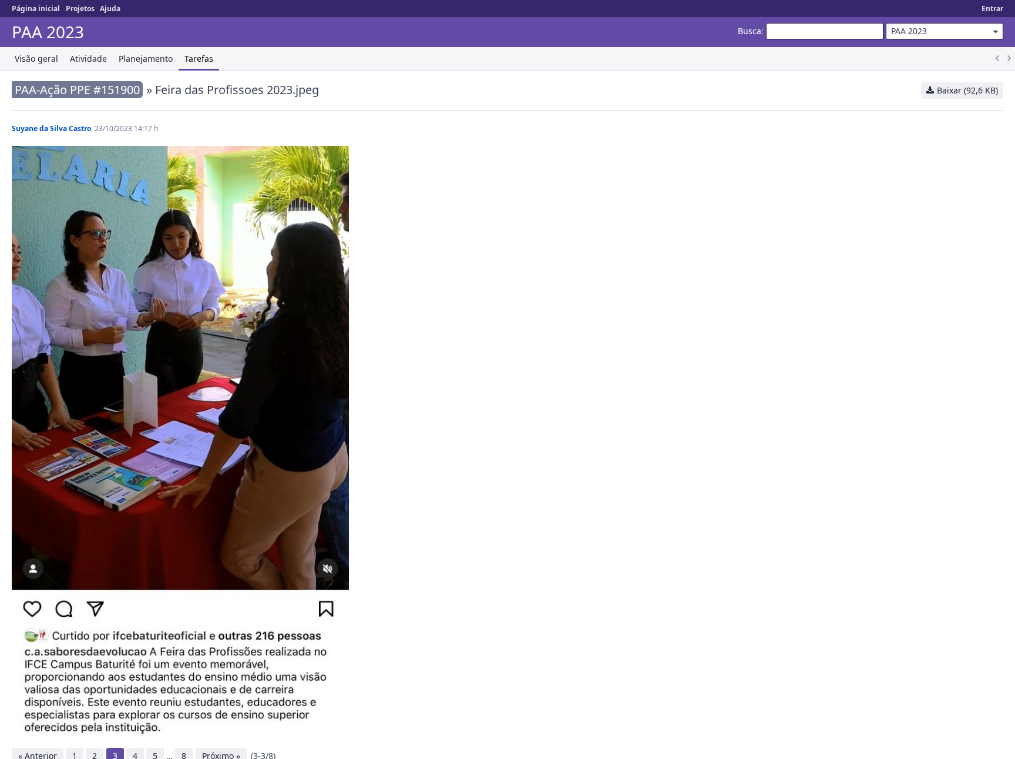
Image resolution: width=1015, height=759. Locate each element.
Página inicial (36, 9)
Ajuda (110, 9)
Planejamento (146, 58)
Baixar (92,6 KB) (967, 90)
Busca (749, 30)
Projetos (80, 9)
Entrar (992, 9)
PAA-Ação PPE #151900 (77, 90)
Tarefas (198, 58)
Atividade (88, 58)
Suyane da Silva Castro (51, 128)
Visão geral (36, 58)
